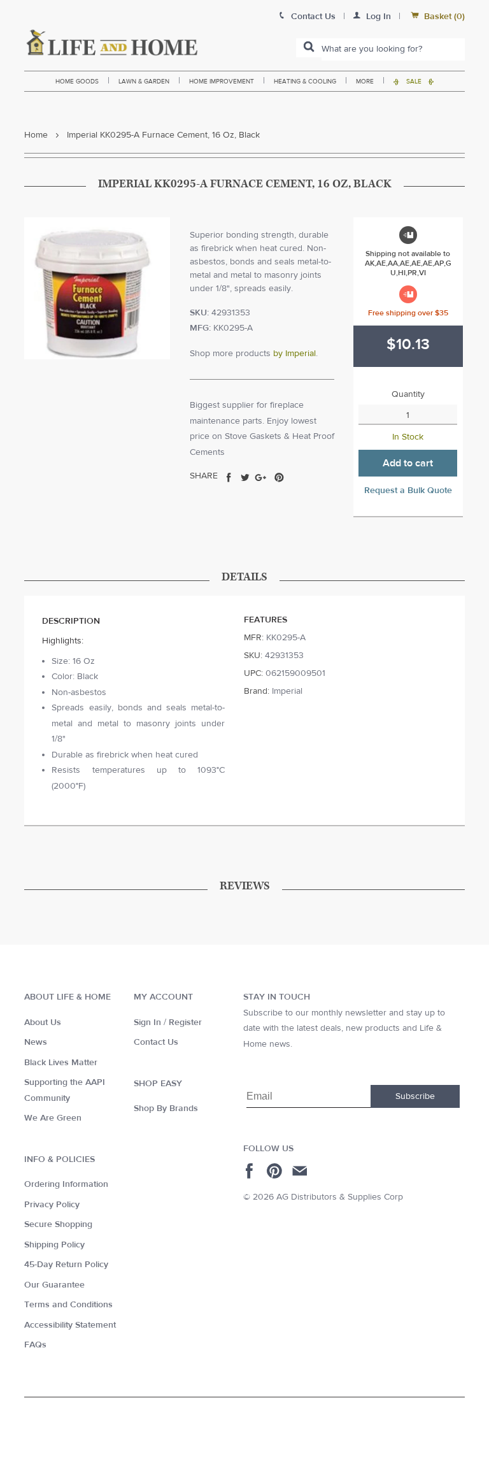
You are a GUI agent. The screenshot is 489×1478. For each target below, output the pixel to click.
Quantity (408, 394)
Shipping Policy (54, 1245)
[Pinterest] (276, 1171)
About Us (42, 1022)
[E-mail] (300, 1171)
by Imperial (294, 353)
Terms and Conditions (68, 1304)
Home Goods (77, 81)
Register (185, 1022)
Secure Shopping (58, 1224)
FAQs (35, 1345)
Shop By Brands (166, 1108)
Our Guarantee (54, 1285)
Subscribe (415, 1096)
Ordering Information (66, 1184)
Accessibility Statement (70, 1325)
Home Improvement (221, 81)
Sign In (147, 1022)
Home (36, 135)
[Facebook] (251, 1171)
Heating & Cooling (305, 81)
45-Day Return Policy (66, 1264)
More (365, 81)
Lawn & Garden (143, 81)
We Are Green (53, 1118)
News (35, 1042)
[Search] (309, 47)
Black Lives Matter (60, 1062)
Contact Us (156, 1042)
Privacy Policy (52, 1204)
